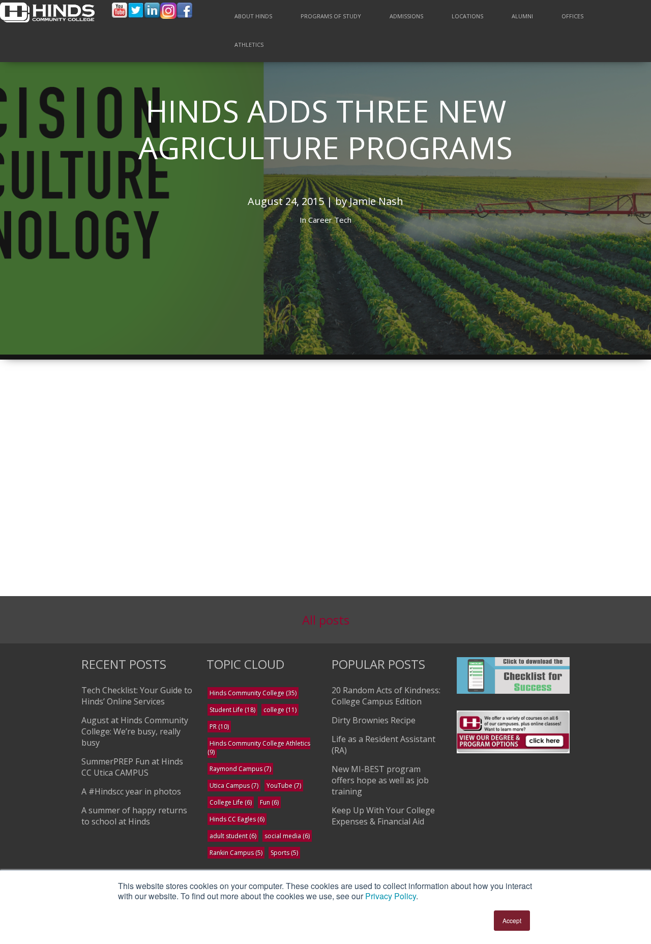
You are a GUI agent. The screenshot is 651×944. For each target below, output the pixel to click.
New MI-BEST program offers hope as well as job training (380, 780)
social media (287, 836)
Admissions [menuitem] (406, 16)
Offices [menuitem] (572, 16)
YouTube (284, 785)
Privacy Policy (390, 896)
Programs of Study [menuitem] (331, 16)
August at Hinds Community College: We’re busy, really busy (134, 731)
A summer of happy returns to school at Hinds (134, 816)
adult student (233, 836)
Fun (269, 802)
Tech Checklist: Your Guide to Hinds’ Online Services (136, 696)
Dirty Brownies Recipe (374, 720)
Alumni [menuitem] (522, 16)
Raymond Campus (240, 768)
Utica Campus (234, 785)
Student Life (232, 709)
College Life (231, 802)
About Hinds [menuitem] (253, 16)
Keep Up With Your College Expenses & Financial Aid (383, 816)
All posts (325, 619)
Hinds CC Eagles (237, 819)
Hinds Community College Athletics (259, 747)
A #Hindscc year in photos (131, 791)
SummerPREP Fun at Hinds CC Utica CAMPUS (132, 767)
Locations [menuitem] (467, 16)
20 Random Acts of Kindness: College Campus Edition (386, 696)
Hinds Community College (253, 693)
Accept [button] (511, 920)
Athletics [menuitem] (248, 44)
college (280, 709)
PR (219, 726)
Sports (284, 852)
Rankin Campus (236, 852)
